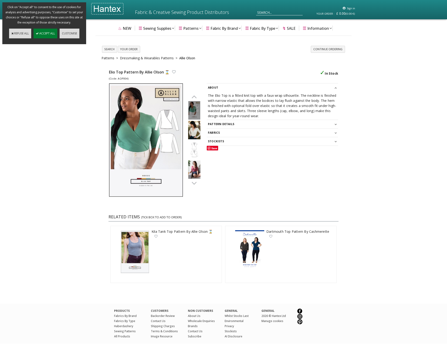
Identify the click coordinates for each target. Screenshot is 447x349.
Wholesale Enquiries (201, 321)
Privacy (229, 326)
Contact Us (158, 321)
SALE (288, 28)
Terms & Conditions (164, 331)
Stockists (231, 331)
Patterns (189, 28)
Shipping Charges (163, 326)
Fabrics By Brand (125, 316)
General (267, 311)
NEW (124, 28)
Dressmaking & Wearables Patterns (147, 58)
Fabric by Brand (222, 28)
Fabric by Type (260, 28)
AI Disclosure (233, 336)
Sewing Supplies (155, 28)
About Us (194, 316)
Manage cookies (272, 321)
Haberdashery (123, 326)
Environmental (234, 321)
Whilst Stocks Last (237, 316)
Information (316, 28)
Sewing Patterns (125, 331)
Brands (193, 326)
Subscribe (194, 336)
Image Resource (162, 336)
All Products (122, 336)
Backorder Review (163, 316)
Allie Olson (187, 58)
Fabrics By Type (124, 321)
